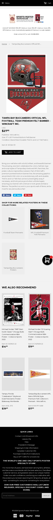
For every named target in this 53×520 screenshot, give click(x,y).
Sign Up (46, 496)
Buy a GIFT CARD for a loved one (26, 457)
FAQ (26, 442)
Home (4, 44)
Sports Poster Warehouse (28, 511)
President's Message (26, 445)
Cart (49, 3)
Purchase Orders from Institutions (26, 454)
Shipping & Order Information (26, 448)
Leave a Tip (26, 439)
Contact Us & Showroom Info (26, 436)
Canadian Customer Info (26, 451)
